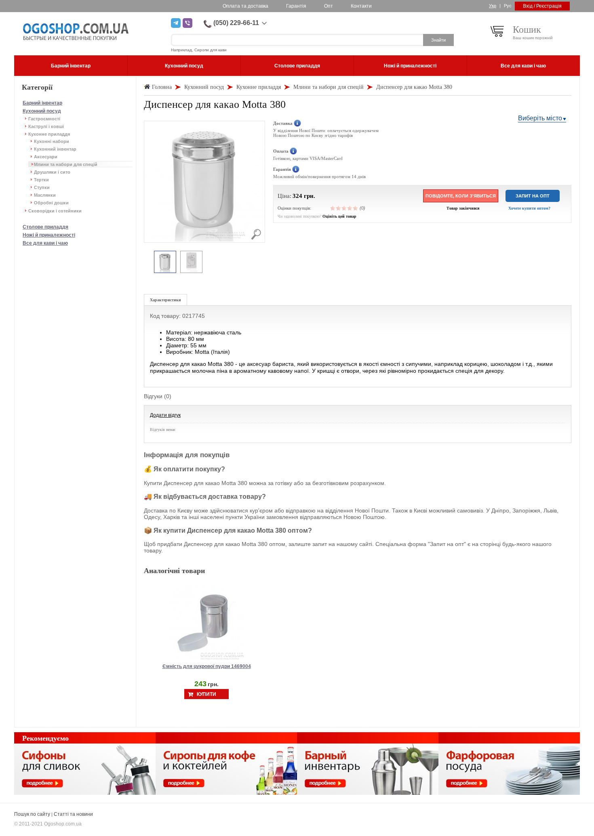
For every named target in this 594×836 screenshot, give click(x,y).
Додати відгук (165, 415)
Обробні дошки (51, 202)
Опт (328, 6)
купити (206, 694)
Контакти (361, 6)
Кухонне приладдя (49, 134)
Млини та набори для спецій (65, 164)
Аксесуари (45, 156)
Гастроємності (44, 118)
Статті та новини (73, 814)
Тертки (41, 179)
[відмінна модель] (355, 208)
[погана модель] (338, 208)
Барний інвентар (42, 103)
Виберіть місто (540, 118)
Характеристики (165, 300)
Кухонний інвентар (55, 149)
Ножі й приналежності (49, 235)
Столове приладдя (45, 227)
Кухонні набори (51, 141)
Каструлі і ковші (46, 126)
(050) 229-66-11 (236, 22)
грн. (309, 196)
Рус (508, 5)
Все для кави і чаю (45, 243)
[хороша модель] (350, 208)
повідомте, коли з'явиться (460, 195)
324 (297, 196)
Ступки (42, 187)
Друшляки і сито (52, 172)
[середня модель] (344, 208)
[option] (165, 262)
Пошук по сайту (32, 814)
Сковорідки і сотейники (55, 210)
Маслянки (45, 195)
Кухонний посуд (42, 111)
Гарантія (296, 6)
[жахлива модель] (333, 208)
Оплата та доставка (245, 6)
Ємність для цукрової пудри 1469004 (206, 666)
